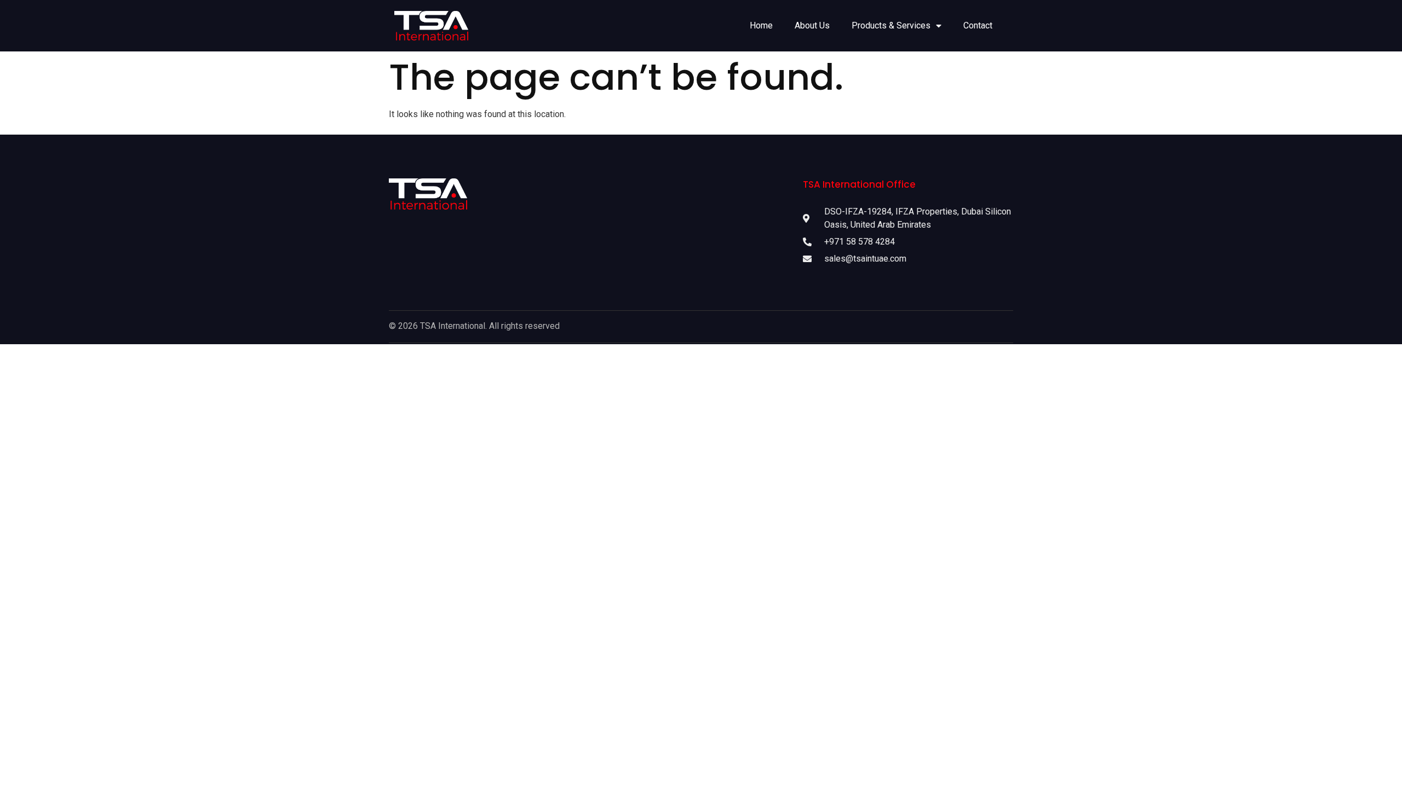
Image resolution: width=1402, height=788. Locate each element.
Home (761, 25)
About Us (812, 25)
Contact (977, 25)
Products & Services (891, 25)
